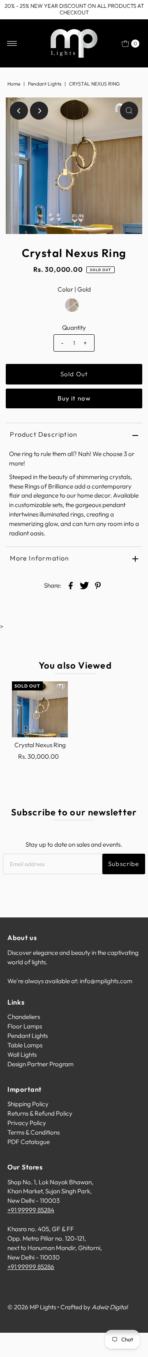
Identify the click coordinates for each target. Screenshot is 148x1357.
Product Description (43, 434)
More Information (39, 558)
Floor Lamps (24, 1026)
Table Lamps (24, 1045)
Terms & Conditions (33, 1132)
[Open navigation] (12, 43)
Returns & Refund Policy (39, 1113)
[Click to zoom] (129, 111)
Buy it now (74, 398)
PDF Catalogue (28, 1142)
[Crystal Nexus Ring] (40, 709)
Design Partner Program (40, 1064)
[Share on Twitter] (84, 585)
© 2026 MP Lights (31, 1307)
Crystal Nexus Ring (40, 745)
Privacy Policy (26, 1123)
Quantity (74, 327)
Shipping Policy (28, 1104)
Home (13, 84)
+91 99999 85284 (30, 1210)
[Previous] (19, 111)
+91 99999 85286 (30, 1267)
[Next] (39, 111)
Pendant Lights (44, 84)
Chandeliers (23, 1017)
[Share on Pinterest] (98, 585)
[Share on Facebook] (71, 585)
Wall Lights (22, 1054)
